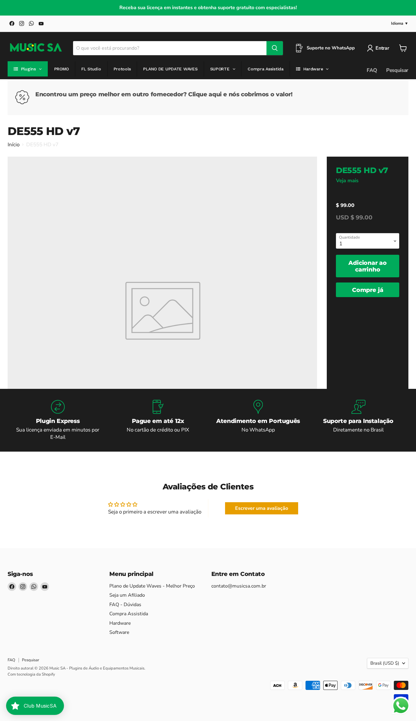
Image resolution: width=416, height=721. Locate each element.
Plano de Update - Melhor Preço (152, 586)
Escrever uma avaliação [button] (261, 508)
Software (119, 632)
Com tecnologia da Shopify (31, 674)
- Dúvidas (125, 604)
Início (13, 145)
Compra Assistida (128, 613)
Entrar (382, 48)
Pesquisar (397, 70)
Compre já (367, 289)
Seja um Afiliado (127, 595)
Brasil (384, 663)
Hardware (120, 623)
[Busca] (274, 48)
